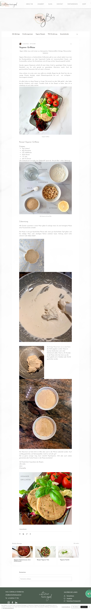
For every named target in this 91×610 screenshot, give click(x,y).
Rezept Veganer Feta (43, 560)
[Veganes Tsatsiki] (68, 552)
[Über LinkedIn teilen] (23, 534)
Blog (49, 15)
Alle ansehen (76, 543)
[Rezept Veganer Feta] (45, 552)
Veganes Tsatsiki (64, 560)
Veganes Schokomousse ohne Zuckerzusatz (22, 560)
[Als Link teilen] (27, 534)
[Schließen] (89, 607)
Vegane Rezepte (40, 34)
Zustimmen (84, 606)
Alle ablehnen (75, 606)
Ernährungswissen (28, 34)
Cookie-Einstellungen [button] (66, 606)
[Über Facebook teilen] (20, 534)
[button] (77, 34)
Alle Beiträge (16, 34)
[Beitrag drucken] (30, 534)
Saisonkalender (64, 34)
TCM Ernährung (52, 34)
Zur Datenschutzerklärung (8, 608)
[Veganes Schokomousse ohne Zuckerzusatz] (22, 552)
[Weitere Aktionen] (71, 44)
